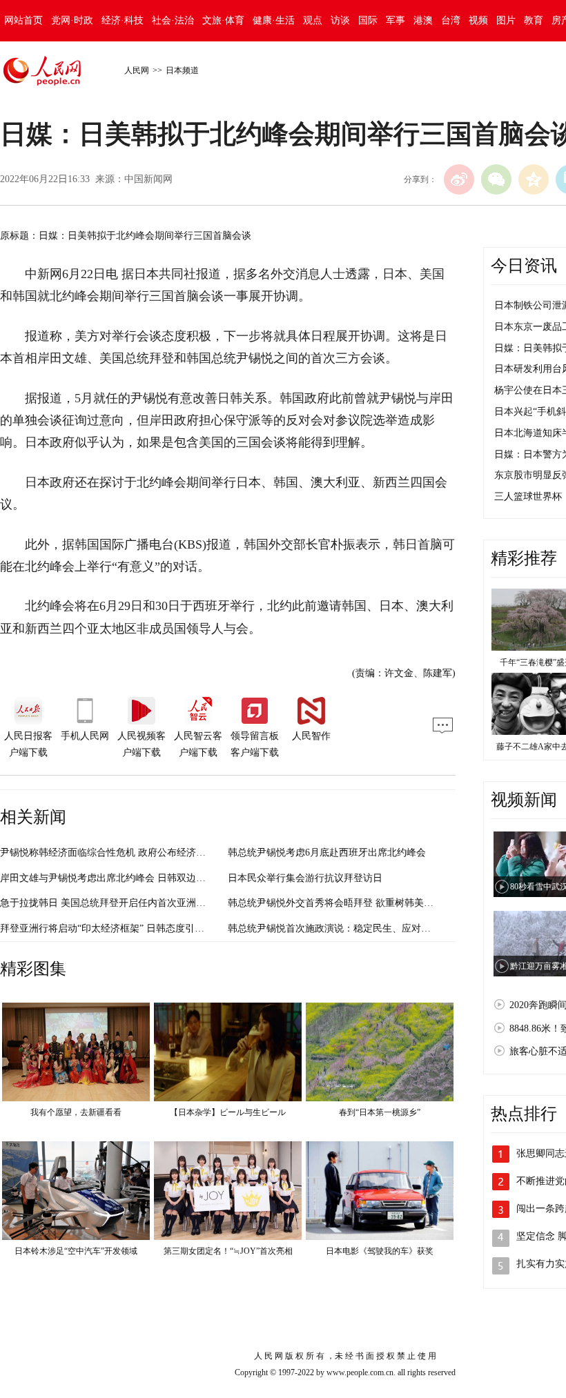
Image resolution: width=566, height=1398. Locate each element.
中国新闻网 (148, 179)
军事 (395, 20)
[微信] (496, 179)
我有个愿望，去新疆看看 (75, 1112)
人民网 (136, 70)
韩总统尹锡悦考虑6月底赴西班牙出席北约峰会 (327, 852)
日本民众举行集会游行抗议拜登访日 (305, 878)
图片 (506, 20)
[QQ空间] (533, 179)
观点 (312, 20)
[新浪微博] (459, 179)
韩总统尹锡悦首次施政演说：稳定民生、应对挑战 (334, 928)
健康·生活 (274, 20)
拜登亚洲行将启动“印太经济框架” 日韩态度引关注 (107, 928)
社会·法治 (173, 20)
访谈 (340, 20)
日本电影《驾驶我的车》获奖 (379, 1251)
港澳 (423, 20)
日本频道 (182, 70)
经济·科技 (122, 20)
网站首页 (23, 20)
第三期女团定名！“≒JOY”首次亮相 (228, 1251)
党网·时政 (72, 20)
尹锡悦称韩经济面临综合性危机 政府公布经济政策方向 (117, 852)
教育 (533, 20)
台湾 (450, 20)
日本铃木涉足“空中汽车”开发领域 (75, 1251)
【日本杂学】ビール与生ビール (228, 1112)
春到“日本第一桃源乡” (379, 1112)
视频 (478, 20)
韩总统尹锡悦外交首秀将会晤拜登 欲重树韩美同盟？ (340, 903)
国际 (368, 20)
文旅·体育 (223, 20)
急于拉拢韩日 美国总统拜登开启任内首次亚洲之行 (107, 903)
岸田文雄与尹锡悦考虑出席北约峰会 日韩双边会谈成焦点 (122, 878)
